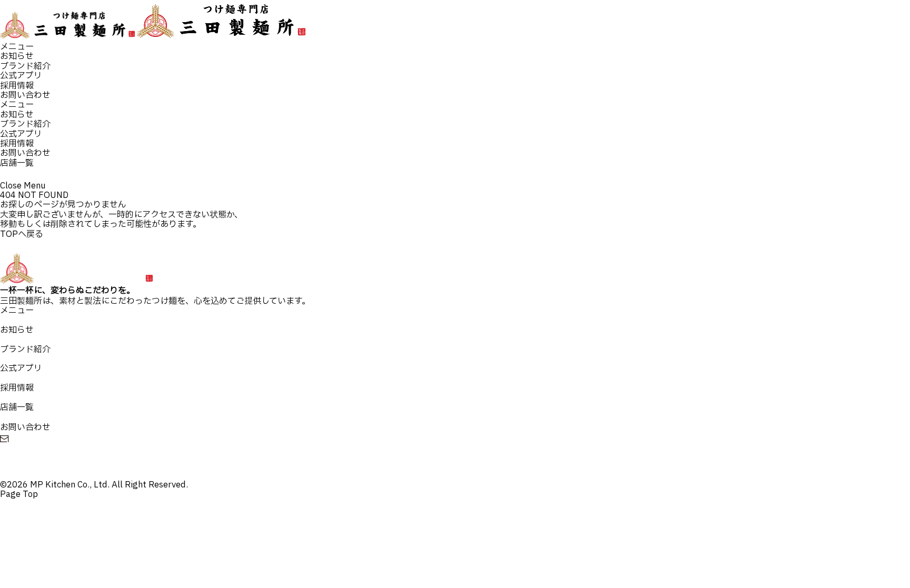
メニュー (17, 47)
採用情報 (17, 85)
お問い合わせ (25, 95)
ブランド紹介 (25, 66)
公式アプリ (21, 75)
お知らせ (17, 56)
